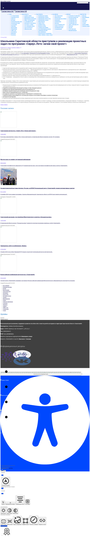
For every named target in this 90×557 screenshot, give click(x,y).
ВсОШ (4, 288)
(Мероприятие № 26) (71, 54)
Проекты (5, 304)
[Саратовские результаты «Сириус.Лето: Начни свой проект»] (45, 119)
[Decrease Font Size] (2, 475)
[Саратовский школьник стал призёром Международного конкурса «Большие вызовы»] (45, 206)
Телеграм (28, 339)
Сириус (18, 47)
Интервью (5, 293)
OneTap (11, 468)
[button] (81, 374)
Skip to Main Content (5, 1)
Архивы (2, 317)
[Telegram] (6, 8)
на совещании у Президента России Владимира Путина (35, 53)
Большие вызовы (7, 287)
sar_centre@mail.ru (9, 333)
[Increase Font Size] (2, 470)
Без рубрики (6, 285)
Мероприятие (6, 298)
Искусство (5, 294)
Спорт (4, 310)
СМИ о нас (5, 307)
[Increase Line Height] (2, 488)
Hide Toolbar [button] (3, 470)
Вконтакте (22, 339)
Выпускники (6, 290)
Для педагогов (6, 291)
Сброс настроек (4, 525)
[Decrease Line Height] (2, 493)
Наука (9, 47)
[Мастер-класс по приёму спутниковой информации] (45, 148)
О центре (13, 47)
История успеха (7, 296)
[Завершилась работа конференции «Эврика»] (45, 234)
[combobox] (40, 374)
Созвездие (6, 309)
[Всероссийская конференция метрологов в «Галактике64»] (45, 263)
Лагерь (4, 297)
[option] (15, 364)
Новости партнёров (8, 301)
